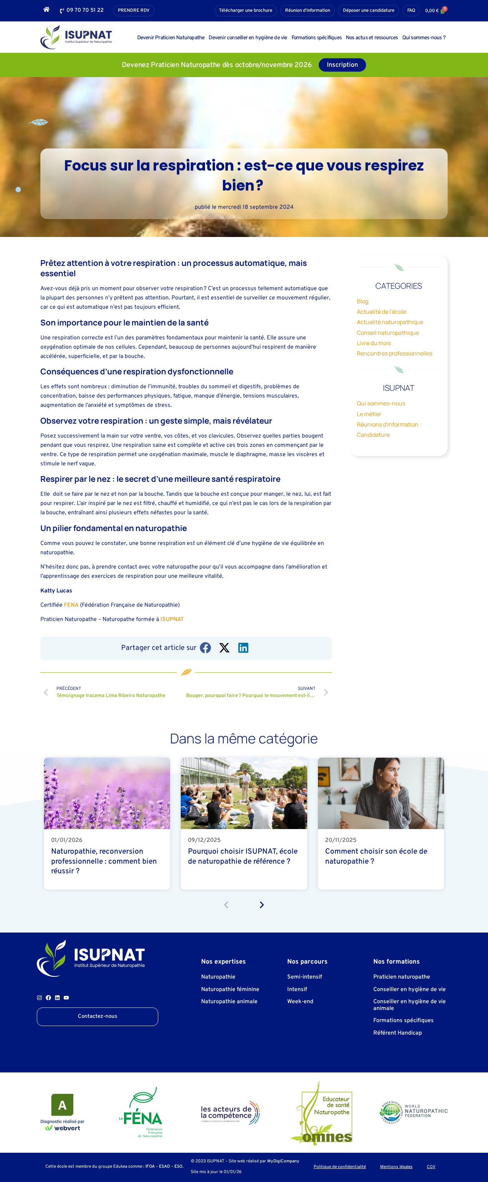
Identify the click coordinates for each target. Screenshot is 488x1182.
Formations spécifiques (317, 38)
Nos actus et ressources (372, 38)
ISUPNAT (172, 619)
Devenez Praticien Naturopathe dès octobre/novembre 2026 (217, 65)
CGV (431, 1167)
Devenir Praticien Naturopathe (171, 38)
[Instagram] (39, 997)
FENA (71, 605)
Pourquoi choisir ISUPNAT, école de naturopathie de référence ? (243, 856)
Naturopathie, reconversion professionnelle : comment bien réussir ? (104, 861)
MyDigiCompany (283, 1161)
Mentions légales (396, 1167)
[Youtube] (66, 997)
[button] (206, 647)
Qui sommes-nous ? (423, 38)
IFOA (150, 1167)
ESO (178, 1167)
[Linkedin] (57, 997)
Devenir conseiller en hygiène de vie (248, 38)
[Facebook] (48, 997)
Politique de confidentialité (340, 1167)
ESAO (164, 1167)
